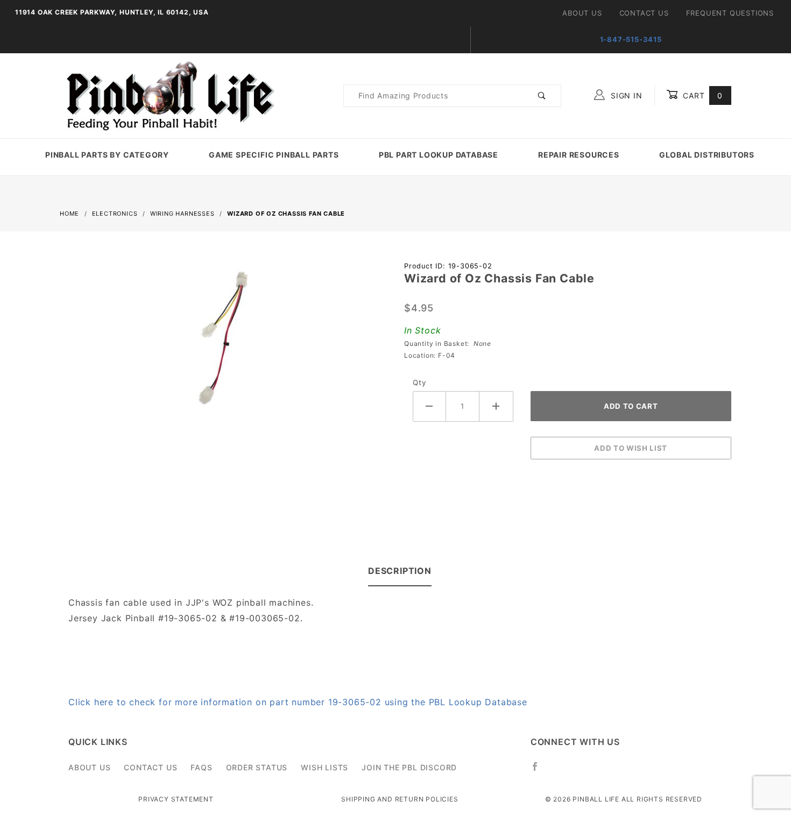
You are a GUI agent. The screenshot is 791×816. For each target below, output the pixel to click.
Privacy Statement (176, 799)
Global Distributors (706, 154)
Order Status (257, 767)
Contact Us (644, 13)
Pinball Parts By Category (107, 154)
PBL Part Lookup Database (438, 154)
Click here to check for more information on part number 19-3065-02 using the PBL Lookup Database (297, 702)
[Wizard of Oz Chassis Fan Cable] (223, 343)
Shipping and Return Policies (399, 799)
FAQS (201, 767)
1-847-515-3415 (631, 39)
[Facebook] (539, 770)
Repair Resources (578, 154)
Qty (419, 382)
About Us (582, 13)
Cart (701, 95)
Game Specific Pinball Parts (274, 154)
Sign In (625, 95)
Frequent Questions (730, 13)
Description (400, 570)
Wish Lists (324, 767)
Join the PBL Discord (409, 767)
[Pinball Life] (167, 95)
